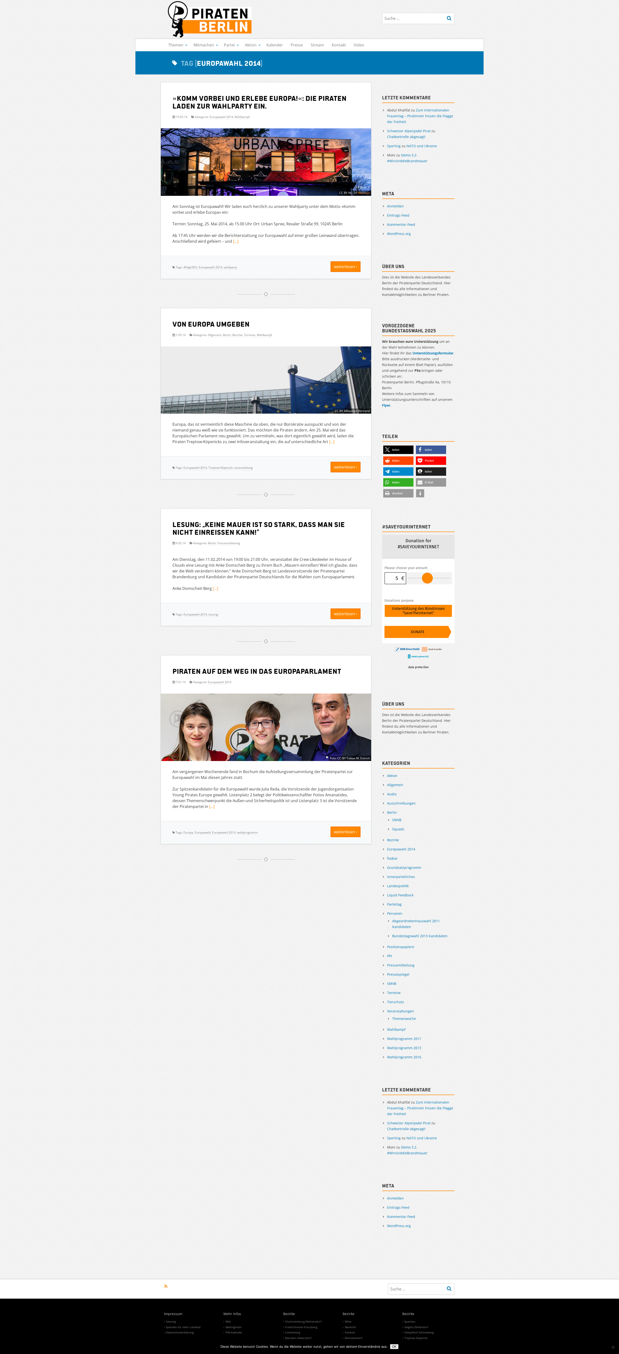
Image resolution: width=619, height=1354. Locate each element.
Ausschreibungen (401, 803)
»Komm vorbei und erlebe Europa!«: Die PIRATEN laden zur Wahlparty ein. (259, 102)
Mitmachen (203, 45)
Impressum (173, 1314)
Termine (249, 335)
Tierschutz (395, 1002)
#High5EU (190, 267)
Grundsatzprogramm (404, 867)
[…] (235, 241)
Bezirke (237, 335)
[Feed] (166, 1286)
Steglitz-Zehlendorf (416, 1327)
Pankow (350, 1332)
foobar (392, 858)
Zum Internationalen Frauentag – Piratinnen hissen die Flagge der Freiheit (420, 116)
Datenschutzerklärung (180, 1332)
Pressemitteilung (228, 543)
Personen (394, 913)
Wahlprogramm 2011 (404, 1038)
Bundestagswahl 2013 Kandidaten (420, 936)
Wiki (228, 1321)
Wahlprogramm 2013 (404, 1048)
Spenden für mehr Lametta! (183, 1327)
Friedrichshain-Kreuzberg (301, 1327)
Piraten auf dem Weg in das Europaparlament (256, 671)
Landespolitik (398, 886)
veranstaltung (243, 468)
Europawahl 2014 (221, 117)
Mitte (348, 1321)
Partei (229, 45)
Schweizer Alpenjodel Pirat (408, 131)
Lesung (213, 614)
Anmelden (395, 206)
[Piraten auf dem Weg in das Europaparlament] (266, 729)
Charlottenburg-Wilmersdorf (303, 1321)
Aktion (251, 45)
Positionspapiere (400, 946)
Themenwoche (404, 1018)
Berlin (227, 335)
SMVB (396, 820)
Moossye (364, 193)
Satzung (171, 1321)
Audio (392, 794)
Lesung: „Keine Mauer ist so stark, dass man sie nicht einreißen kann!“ (258, 528)
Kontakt (339, 45)
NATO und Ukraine (421, 146)
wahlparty (230, 267)
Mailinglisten (234, 1327)
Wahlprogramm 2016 (404, 1057)
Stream (317, 45)
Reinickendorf (353, 1338)
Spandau (409, 1321)
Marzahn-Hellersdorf (298, 1338)
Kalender (274, 45)
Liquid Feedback (400, 895)
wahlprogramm (247, 832)
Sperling (394, 146)
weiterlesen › (345, 266)
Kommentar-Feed (401, 224)
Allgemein (214, 335)
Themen (175, 45)
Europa (188, 832)
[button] (398, 450)
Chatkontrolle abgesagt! (406, 136)
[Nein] (613, 1347)
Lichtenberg (292, 1332)
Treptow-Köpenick (220, 468)
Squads (398, 829)
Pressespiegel (398, 974)
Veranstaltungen (400, 1011)
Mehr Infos (232, 1314)
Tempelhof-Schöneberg (419, 1332)
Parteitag (394, 904)
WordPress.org (399, 233)
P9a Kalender (234, 1332)
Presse (297, 45)
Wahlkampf (242, 117)
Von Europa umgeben (211, 324)
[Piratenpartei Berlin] (210, 19)
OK (394, 1346)
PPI (389, 956)
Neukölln (350, 1327)
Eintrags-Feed (398, 215)
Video (359, 45)
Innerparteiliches (401, 876)
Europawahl (203, 832)
